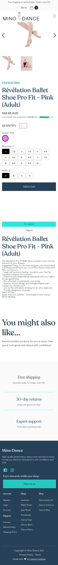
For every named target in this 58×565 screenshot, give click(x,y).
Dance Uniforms (46, 504)
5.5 (13, 157)
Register (6, 499)
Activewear (26, 514)
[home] (20, 16)
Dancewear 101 (46, 499)
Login (5, 504)
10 (38, 163)
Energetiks (11, 83)
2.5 (13, 151)
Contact (7, 522)
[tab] (29, 224)
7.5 (45, 157)
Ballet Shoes (26, 504)
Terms (38, 554)
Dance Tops (26, 519)
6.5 (29, 157)
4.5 (45, 151)
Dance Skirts (26, 524)
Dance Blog (44, 509)
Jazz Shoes (26, 509)
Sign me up (29, 484)
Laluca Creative (38, 558)
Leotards (25, 499)
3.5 (29, 151)
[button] (53, 16)
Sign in (24, 7)
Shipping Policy (10, 531)
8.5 (13, 163)
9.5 (29, 163)
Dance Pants (27, 529)
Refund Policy (9, 527)
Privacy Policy (26, 554)
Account (7, 509)
